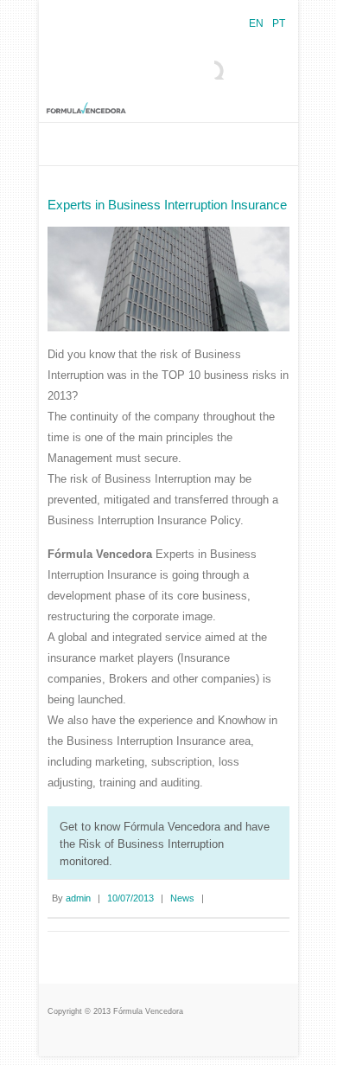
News (182, 898)
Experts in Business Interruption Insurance (167, 204)
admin (78, 898)
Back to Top (313, 1041)
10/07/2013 (130, 898)
